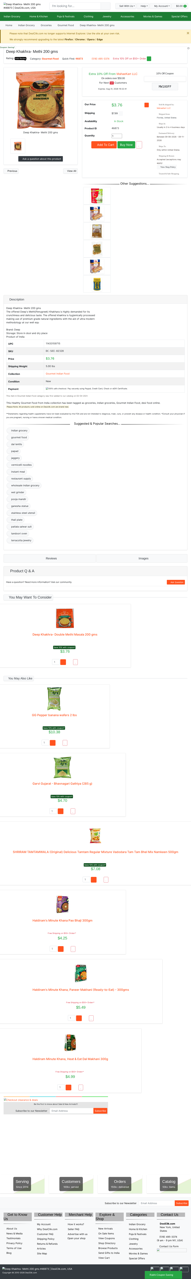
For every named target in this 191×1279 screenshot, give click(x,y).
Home (9, 25)
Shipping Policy (45, 1238)
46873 (79, 58)
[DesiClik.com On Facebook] (12, 1203)
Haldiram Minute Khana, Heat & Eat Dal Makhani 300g (70, 1059)
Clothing (88, 16)
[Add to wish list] (139, 144)
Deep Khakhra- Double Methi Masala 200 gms (65, 634)
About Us (11, 1228)
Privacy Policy (14, 1243)
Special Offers (179, 16)
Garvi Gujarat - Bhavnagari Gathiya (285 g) (62, 783)
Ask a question (41, 158)
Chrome (80, 39)
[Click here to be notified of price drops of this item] (146, 105)
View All (71, 170)
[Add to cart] (63, 662)
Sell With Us (126, 5)
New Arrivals (105, 1228)
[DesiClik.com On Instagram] (24, 1203)
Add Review (20, 58)
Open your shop (76, 1238)
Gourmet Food (66, 25)
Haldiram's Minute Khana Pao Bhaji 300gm (63, 920)
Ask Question (176, 582)
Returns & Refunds (47, 1243)
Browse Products (108, 1248)
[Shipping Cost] (120, 113)
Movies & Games (152, 16)
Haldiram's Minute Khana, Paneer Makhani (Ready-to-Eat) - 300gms (81, 990)
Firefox (69, 39)
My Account (44, 1224)
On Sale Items (106, 1233)
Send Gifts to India (109, 1252)
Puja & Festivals (65, 16)
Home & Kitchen (39, 16)
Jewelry (107, 16)
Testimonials (13, 1238)
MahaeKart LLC (127, 74)
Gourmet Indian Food (58, 373)
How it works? (76, 1224)
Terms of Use (13, 1248)
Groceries (46, 25)
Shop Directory (106, 1243)
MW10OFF (165, 86)
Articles (41, 1248)
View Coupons (106, 1238)
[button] (160, 6)
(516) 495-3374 (100, 58)
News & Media (14, 1233)
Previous (12, 170)
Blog (8, 1252)
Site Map (42, 1253)
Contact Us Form (169, 1246)
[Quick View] (69, 662)
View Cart (104, 1257)
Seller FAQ (73, 1229)
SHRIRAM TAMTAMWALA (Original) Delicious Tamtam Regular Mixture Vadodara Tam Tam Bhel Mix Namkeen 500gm (95, 852)
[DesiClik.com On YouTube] (31, 1203)
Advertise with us (77, 1234)
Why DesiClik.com (47, 1229)
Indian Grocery (12, 16)
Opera (90, 39)
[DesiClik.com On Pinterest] (18, 1203)
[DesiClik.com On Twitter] (5, 1203)
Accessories (127, 16)
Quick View (177, 50)
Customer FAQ (45, 1234)
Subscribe (100, 1110)
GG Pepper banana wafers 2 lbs (54, 715)
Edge (100, 39)
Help (143, 5)
